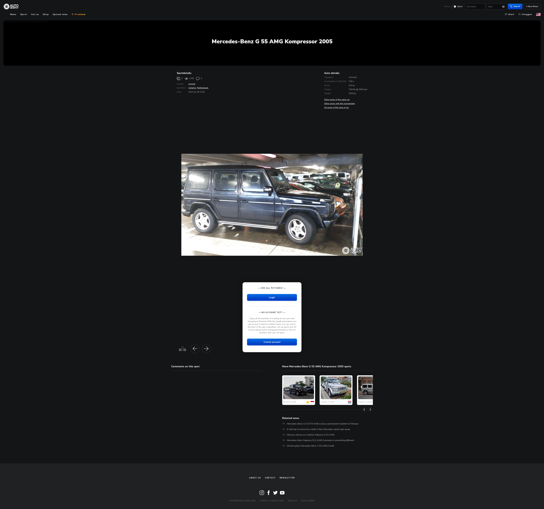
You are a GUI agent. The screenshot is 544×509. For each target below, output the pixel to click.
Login (272, 297)
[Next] (370, 409)
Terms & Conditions (271, 501)
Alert (511, 14)
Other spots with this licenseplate (339, 103)
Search (517, 6)
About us (255, 478)
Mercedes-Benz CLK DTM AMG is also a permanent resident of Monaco (323, 423)
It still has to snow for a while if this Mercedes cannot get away (318, 429)
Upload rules (60, 14)
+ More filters (532, 6)
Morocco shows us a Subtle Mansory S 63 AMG (310, 434)
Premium (79, 14)
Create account (272, 342)
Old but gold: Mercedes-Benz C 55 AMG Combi (310, 445)
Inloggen (527, 14)
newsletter (287, 478)
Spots (460, 7)
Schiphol (192, 88)
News (447, 7)
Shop (46, 14)
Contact (270, 478)
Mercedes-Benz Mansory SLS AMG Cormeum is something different (320, 440)
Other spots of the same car (337, 99)
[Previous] (364, 409)
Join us (35, 14)
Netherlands (202, 88)
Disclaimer (308, 501)
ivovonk (191, 84)
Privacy (292, 501)
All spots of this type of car (336, 107)
